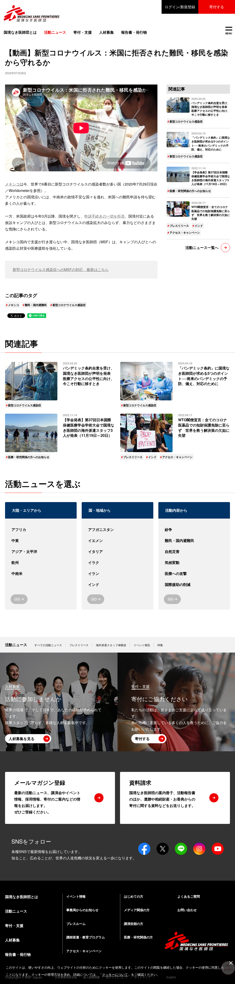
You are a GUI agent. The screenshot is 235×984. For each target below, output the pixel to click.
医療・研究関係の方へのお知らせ (190, 191)
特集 (160, 645)
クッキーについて (115, 974)
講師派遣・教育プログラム (85, 937)
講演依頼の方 (133, 923)
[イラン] (117, 573)
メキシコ (12, 184)
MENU (228, 31)
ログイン (180, 6)
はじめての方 (133, 896)
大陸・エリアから (26, 510)
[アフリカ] (41, 529)
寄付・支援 (82, 32)
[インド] (117, 584)
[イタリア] (117, 551)
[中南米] (41, 573)
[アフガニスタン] (117, 529)
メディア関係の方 (137, 909)
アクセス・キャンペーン (185, 232)
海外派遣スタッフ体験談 (111, 645)
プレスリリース (179, 226)
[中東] (41, 540)
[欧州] (41, 562)
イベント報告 (142, 645)
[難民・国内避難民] (194, 540)
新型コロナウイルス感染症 (69, 305)
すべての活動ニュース (48, 645)
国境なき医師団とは (20, 32)
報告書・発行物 (134, 32)
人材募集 (106, 32)
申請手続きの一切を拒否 (104, 216)
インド (199, 226)
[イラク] (117, 562)
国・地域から (100, 510)
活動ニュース (16, 644)
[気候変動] (194, 562)
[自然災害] (194, 551)
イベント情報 (76, 896)
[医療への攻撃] (194, 573)
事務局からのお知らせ (82, 909)
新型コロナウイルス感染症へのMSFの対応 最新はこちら (61, 269)
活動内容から (176, 510)
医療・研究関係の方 (138, 937)
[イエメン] (117, 540)
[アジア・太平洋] (41, 551)
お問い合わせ (187, 909)
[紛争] (194, 529)
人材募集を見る (21, 738)
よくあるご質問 (188, 896)
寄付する (216, 6)
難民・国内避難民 (36, 305)
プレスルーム (76, 923)
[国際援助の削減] (194, 584)
